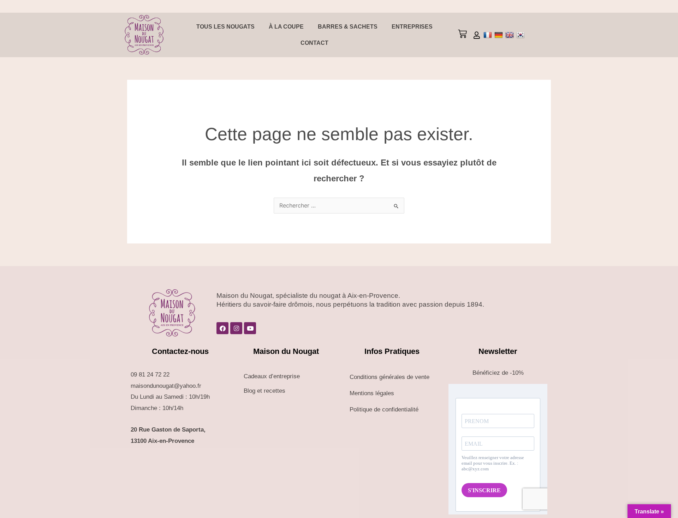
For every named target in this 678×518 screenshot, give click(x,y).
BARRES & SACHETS (347, 27)
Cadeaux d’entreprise (272, 376)
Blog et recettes (264, 390)
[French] (488, 34)
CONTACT (314, 43)
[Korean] (521, 34)
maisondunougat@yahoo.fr (166, 386)
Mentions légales (372, 393)
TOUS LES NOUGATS (225, 27)
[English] (510, 34)
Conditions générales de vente (389, 377)
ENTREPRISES (412, 27)
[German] (499, 34)
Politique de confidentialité (384, 409)
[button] (462, 35)
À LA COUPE (286, 27)
